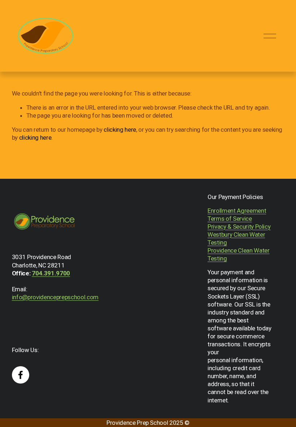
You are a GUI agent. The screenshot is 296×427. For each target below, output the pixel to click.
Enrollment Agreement (237, 210)
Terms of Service (230, 218)
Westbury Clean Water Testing (236, 238)
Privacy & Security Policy (239, 226)
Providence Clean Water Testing (239, 254)
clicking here (120, 129)
